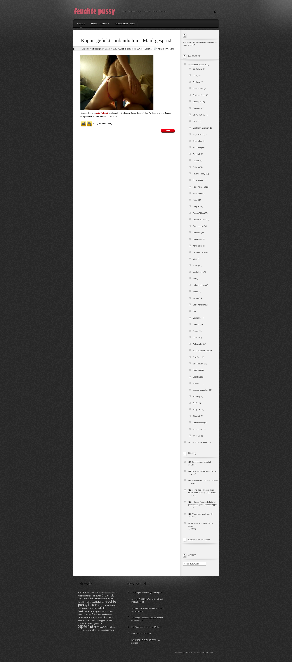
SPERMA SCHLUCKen (105, 627)
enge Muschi (198, 134)
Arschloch (82, 596)
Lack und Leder (199, 252)
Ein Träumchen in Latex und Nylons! (146, 627)
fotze (107, 605)
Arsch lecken (198, 89)
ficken (92, 605)
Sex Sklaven (198, 364)
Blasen (90, 596)
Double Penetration (201, 128)
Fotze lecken (198, 180)
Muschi (81, 614)
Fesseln (196, 161)
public (92, 621)
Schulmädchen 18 (200, 351)
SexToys (196, 370)
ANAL (81, 592)
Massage (196, 265)
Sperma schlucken (200, 390)
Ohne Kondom (199, 305)
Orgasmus (197, 318)
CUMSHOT (83, 599)
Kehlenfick (197, 246)
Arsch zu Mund (199, 95)
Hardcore (197, 233)
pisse (80, 621)
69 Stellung (197, 69)
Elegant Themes (208, 652)
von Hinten (101, 630)
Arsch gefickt (112, 593)
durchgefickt (109, 598)
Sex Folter (197, 357)
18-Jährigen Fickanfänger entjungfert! (146, 593)
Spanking (197, 377)
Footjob (101, 605)
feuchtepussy (98, 49)
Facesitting (197, 148)
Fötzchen (87, 609)
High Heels (197, 239)
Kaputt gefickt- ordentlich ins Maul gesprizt (126, 40)
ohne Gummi (84, 617)
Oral (194, 311)
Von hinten (197, 429)
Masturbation (198, 272)
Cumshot (140, 49)
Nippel (195, 292)
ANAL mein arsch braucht (202, 514)
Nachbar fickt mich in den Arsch (205, 481)
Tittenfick (196, 416)
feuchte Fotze (84, 602)
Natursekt (102, 614)
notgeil (109, 614)
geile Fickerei (102, 113)
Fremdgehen (198, 193)
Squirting (196, 397)
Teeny (88, 630)
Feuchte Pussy (199, 174)
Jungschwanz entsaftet (201, 462)
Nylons (196, 298)
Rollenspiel (197, 344)
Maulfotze (110, 611)
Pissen (195, 331)
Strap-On (196, 410)
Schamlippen (100, 621)
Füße (195, 200)
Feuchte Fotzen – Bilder (125, 24)
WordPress (188, 652)
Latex (195, 259)
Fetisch (196, 167)
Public (195, 338)
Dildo (195, 121)
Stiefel (195, 403)
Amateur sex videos (100, 24)
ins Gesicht (102, 611)
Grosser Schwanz (200, 220)
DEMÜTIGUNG (199, 115)
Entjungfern (197, 141)
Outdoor (196, 324)
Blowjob (97, 596)
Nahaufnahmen (199, 285)
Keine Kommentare (166, 49)
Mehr (168, 130)
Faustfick (196, 154)
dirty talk (99, 599)
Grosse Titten (198, 213)
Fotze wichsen (199, 187)
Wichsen (109, 630)
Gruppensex (198, 226)
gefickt (101, 608)
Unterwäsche (198, 423)
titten (94, 630)
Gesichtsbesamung (87, 611)
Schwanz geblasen (93, 623)
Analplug (196, 82)
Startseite (81, 24)
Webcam (196, 436)
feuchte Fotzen (98, 602)
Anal (195, 76)
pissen (86, 620)
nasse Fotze (91, 614)
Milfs (195, 279)
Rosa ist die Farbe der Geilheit (204, 471)
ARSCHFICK (91, 592)
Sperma (148, 49)
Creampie (197, 102)
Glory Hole (197, 207)
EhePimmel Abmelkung (141, 634)
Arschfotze (103, 593)
